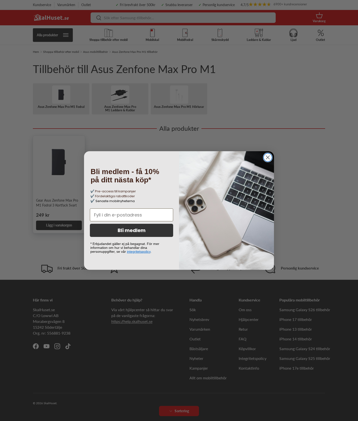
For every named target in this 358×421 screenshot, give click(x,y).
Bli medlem (132, 230)
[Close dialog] (268, 157)
